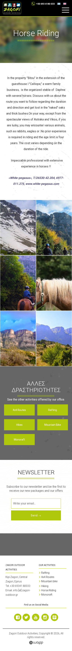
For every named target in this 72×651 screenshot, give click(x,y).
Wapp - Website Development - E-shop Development (36, 643)
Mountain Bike (52, 424)
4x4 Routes (19, 409)
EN (66, 4)
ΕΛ (60, 4)
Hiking (44, 586)
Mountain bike (49, 581)
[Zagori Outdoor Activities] (12, 8)
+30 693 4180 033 (45, 4)
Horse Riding (48, 590)
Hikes (19, 424)
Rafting (52, 409)
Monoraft (19, 439)
